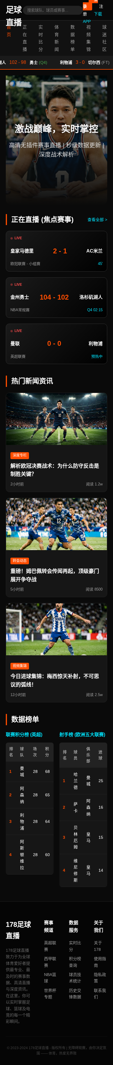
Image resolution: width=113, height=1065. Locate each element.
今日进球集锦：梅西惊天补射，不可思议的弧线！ (54, 680)
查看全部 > (97, 219)
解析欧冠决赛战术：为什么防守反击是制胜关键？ (54, 470)
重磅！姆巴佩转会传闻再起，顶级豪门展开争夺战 (54, 575)
